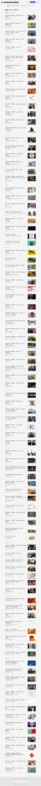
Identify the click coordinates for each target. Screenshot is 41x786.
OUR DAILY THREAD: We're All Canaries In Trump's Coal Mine (15, 417)
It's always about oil (8, 530)
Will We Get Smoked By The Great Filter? (12, 156)
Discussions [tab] (13, 12)
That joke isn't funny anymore (10, 337)
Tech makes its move (8, 638)
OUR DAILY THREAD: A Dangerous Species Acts (15, 104)
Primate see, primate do (9, 259)
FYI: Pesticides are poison (9, 33)
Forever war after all (8, 515)
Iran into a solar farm (9, 180)
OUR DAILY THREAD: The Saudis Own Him (15, 567)
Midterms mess (8, 18)
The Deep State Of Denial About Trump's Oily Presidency (13, 606)
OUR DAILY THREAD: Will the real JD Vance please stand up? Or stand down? (15, 467)
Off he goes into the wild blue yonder (11, 717)
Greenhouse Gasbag (8, 331)
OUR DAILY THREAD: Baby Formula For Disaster (14, 305)
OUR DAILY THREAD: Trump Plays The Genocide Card (14, 645)
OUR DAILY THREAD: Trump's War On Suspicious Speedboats (14, 662)
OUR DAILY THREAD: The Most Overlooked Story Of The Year (15, 546)
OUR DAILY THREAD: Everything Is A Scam (14, 82)
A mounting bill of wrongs (9, 435)
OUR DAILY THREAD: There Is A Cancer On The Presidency (15, 409)
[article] (20, 17)
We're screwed (7, 148)
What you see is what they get (10, 315)
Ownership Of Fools (8, 130)
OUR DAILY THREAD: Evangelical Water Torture (15, 746)
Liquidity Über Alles (8, 98)
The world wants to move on (10, 68)
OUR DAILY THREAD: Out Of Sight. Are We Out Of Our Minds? (15, 313)
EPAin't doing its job (8, 747)
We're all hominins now (9, 547)
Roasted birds (7, 221)
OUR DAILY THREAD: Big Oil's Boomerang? (12, 66)
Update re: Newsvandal (11, 629)
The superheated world (9, 506)
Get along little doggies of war (10, 346)
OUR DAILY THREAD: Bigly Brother (14, 722)
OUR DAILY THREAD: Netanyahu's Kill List (14, 120)
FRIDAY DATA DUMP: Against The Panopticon (13, 24)
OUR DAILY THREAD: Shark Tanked (13, 169)
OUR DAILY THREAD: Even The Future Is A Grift (15, 441)
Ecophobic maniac (8, 106)
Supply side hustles (8, 554)
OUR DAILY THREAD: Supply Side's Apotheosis (14, 622)
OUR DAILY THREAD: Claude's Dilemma (14, 265)
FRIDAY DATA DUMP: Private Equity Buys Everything (15, 128)
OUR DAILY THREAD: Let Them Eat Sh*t (15, 685)
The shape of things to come (10, 500)
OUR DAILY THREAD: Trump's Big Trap (15, 359)
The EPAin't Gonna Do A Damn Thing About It (13, 235)
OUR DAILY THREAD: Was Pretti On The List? (15, 459)
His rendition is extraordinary (10, 739)
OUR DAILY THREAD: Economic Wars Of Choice (14, 16)
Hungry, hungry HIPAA (9, 307)
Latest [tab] (7, 12)
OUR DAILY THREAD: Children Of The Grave (14, 138)
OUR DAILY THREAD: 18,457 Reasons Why (15, 761)
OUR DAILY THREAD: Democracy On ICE (14, 699)
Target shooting (8, 461)
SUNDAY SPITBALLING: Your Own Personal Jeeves (15, 637)
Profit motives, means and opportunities (12, 242)
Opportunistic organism (9, 469)
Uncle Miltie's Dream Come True (10, 624)
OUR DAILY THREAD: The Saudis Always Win (15, 707)
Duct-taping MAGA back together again (12, 646)
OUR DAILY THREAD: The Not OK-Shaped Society (15, 96)
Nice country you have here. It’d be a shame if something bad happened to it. (15, 369)
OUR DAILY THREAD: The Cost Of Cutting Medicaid (15, 287)
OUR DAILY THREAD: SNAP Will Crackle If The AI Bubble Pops (15, 677)
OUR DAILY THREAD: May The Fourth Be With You (15, 433)
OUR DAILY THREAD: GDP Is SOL (13, 553)
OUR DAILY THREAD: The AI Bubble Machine (14, 730)
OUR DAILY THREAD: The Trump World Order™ (14, 383)
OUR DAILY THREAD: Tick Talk (13, 47)
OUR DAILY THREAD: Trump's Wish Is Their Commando (14, 295)
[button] (8, 5)
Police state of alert (8, 475)
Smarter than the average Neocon (11, 266)
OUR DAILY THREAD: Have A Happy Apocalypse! (13, 768)
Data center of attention (9, 170)
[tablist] (10, 13)
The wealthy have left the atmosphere (11, 694)
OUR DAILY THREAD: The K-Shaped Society (13, 425)
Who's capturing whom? (9, 591)
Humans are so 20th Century (10, 770)
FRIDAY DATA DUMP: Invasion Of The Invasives (14, 40)
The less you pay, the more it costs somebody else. (14, 198)
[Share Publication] (29, 2)
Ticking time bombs (8, 48)
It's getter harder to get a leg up (10, 427)
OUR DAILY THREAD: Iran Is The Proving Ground (15, 375)
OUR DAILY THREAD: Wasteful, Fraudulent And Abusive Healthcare (14, 754)
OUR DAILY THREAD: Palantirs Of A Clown (14, 614)
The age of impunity (8, 297)
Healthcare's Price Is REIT (12, 241)
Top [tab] (9, 12)
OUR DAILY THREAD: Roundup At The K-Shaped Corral (15, 344)
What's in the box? (8, 575)
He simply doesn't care (9, 114)
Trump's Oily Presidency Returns (10, 568)
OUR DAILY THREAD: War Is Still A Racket (14, 451)
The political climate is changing (10, 709)
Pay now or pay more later (9, 289)
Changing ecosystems (9, 41)
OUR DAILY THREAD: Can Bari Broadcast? (15, 652)
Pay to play (7, 190)
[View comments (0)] (12, 20)
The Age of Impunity (8, 385)
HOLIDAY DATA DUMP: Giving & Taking (14, 598)
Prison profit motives (9, 403)
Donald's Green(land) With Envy (13, 489)
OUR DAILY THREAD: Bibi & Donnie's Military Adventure (14, 367)
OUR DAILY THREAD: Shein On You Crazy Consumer (15, 196)
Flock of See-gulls (8, 25)
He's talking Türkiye (8, 122)
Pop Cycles (7, 732)
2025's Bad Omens (8, 537)
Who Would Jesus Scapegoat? (10, 90)
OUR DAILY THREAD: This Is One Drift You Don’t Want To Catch (15, 32)
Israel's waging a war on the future (11, 140)
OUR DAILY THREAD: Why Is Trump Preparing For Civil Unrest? (13, 669)
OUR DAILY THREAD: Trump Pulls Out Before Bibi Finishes (14, 146)
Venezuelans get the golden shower (11, 75)
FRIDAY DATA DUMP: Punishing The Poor (15, 89)
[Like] (6, 20)
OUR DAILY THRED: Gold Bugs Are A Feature (14, 74)
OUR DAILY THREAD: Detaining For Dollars (14, 401)
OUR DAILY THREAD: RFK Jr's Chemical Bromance (15, 589)
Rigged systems (8, 83)
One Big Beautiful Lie (9, 755)
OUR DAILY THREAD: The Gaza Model (14, 280)
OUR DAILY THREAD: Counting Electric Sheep (15, 521)
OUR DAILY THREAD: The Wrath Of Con (15, 560)
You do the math (8, 206)
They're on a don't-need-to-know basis (11, 663)
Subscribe (33, 2)
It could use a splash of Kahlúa (10, 701)
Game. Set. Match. (8, 453)
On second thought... (9, 360)
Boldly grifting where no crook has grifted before (13, 561)
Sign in (38, 2)
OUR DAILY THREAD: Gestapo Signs (14, 474)
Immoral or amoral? (8, 377)
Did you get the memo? (9, 395)
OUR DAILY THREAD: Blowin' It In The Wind (15, 329)
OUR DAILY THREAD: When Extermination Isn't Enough (15, 321)
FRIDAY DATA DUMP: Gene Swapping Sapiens (14, 154)
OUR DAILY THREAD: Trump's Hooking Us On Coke (15, 272)
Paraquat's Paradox (10, 234)
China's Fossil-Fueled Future (13, 211)
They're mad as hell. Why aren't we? (11, 164)
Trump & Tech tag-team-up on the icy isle (12, 490)
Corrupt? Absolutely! (8, 686)
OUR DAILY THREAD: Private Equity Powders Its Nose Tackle (14, 581)
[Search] (27, 2)
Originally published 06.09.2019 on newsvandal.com (14, 608)
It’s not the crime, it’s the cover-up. (11, 411)
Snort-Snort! (7, 583)
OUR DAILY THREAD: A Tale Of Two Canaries (14, 219)
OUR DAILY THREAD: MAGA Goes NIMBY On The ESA (15, 251)
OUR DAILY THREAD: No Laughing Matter (15, 336)
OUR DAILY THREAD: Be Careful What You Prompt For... (15, 394)
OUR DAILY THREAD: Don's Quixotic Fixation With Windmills (14, 529)
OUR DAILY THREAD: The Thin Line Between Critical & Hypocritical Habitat (14, 57)
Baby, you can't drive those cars (10, 484)
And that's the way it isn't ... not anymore (12, 653)
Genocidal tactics (8, 281)
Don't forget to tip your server (10, 600)
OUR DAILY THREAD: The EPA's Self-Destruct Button (14, 482)
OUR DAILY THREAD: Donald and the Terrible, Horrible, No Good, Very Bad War (15, 178)
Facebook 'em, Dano (8, 723)
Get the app (25, 781)
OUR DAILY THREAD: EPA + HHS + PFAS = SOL (15, 204)
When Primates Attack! (11, 258)
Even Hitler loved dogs (9, 60)
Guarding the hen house (9, 354)
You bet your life (8, 443)
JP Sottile (10, 19)
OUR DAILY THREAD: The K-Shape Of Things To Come (14, 692)
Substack (15, 783)
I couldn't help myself (9, 679)
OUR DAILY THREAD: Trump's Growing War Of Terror (15, 738)
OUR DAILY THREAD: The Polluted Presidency (13, 112)
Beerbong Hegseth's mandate (10, 323)
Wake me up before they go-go (10, 522)
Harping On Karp (8, 616)
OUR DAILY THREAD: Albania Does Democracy (13, 162)
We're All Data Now (10, 536)
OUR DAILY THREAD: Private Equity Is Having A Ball (15, 188)
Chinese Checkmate (8, 419)
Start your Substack (17, 781)
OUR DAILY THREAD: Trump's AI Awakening (13, 352)
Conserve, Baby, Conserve (9, 252)
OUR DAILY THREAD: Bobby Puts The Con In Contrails (15, 715)
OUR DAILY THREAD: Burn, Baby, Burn (14, 505)
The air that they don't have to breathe (11, 274)
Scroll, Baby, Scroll (8, 762)
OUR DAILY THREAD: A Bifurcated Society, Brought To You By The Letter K (15, 498)
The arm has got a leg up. (9, 229)
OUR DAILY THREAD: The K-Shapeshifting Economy (15, 227)
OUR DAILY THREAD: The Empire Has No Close (15, 513)
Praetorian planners (8, 671)
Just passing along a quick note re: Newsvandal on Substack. (15, 630)
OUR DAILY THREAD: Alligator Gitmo (14, 573)
